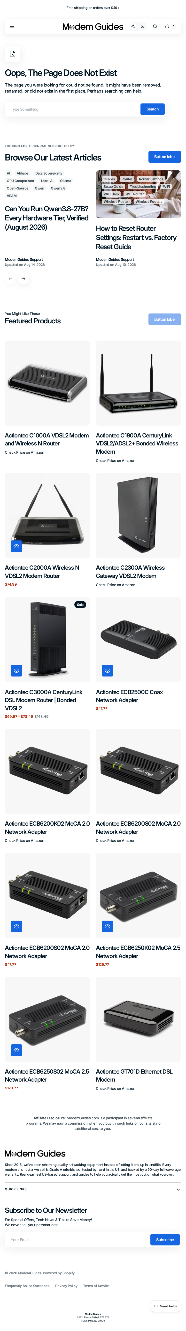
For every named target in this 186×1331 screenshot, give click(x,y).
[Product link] (47, 402)
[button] (12, 26)
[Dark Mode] (138, 26)
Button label (164, 156)
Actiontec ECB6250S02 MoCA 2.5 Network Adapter (47, 1075)
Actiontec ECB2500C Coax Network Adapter (129, 696)
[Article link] (47, 218)
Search (153, 109)
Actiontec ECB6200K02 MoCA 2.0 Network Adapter (47, 827)
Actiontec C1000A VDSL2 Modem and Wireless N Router (46, 439)
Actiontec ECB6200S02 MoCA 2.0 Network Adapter (138, 827)
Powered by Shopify (59, 1273)
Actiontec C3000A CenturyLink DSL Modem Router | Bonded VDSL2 (43, 700)
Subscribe (165, 1239)
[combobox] (85, 109)
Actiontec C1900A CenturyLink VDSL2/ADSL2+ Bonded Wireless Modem (137, 443)
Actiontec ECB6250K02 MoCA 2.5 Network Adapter (138, 952)
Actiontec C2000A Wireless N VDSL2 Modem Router (42, 571)
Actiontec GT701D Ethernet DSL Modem (134, 1075)
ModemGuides (29, 1273)
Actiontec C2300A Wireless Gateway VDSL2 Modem (130, 571)
